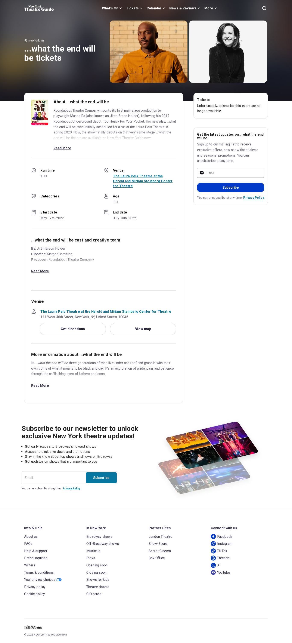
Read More (62, 148)
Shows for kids (97, 580)
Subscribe (231, 187)
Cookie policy (34, 594)
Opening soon (97, 565)
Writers (29, 565)
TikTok (222, 551)
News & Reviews (182, 8)
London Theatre (160, 537)
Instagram (224, 544)
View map (143, 329)
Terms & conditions (39, 572)
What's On (110, 8)
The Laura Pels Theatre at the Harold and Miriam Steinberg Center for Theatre (143, 181)
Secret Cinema (160, 551)
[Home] (39, 8)
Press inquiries (35, 558)
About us (31, 537)
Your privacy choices (39, 580)
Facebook (224, 537)
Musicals (93, 551)
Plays (90, 558)
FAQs (28, 544)
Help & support (35, 551)
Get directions (73, 329)
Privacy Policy (253, 197)
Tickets (132, 8)
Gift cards (93, 594)
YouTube (223, 572)
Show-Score (158, 544)
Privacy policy (35, 587)
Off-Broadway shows (102, 544)
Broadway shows (99, 537)
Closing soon (96, 572)
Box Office (157, 558)
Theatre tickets (97, 587)
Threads (223, 558)
